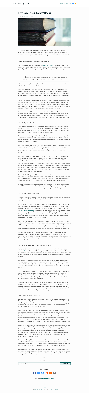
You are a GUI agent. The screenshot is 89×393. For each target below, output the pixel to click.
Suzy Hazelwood (64, 46)
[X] (72, 3)
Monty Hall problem (48, 65)
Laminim (57, 389)
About (66, 3)
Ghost (52, 389)
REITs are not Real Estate (47, 378)
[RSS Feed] (75, 3)
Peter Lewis (25, 16)
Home (61, 3)
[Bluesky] (74, 3)
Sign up (45, 386)
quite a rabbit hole (23, 251)
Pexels (69, 46)
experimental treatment (52, 84)
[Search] (71, 3)
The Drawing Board (21, 3)
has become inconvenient (28, 210)
